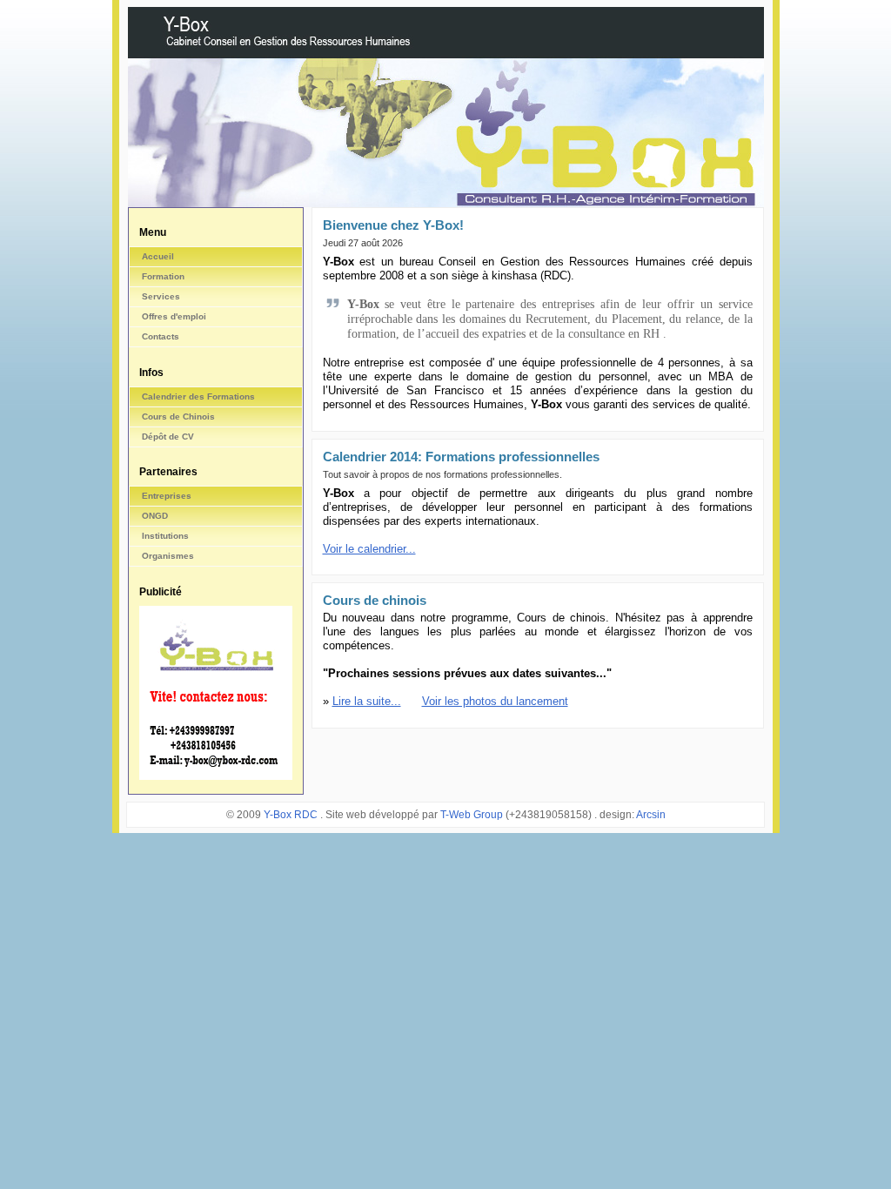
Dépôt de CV (168, 436)
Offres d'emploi (174, 316)
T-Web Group (471, 815)
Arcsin (651, 815)
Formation (163, 276)
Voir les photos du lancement (495, 701)
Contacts (160, 336)
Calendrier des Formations (198, 396)
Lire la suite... (366, 701)
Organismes (168, 556)
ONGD (155, 516)
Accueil (158, 256)
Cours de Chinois (178, 416)
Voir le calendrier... (369, 548)
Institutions (165, 536)
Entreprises (166, 495)
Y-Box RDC (292, 815)
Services (161, 296)
